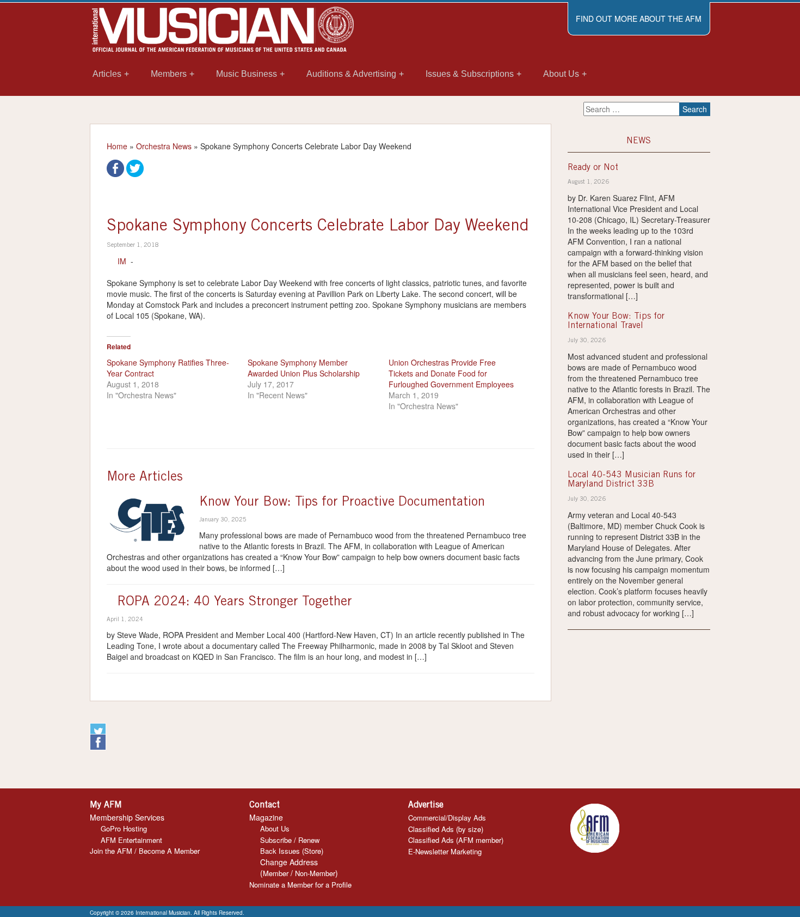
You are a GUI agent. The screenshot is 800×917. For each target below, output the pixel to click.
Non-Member (315, 873)
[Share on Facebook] (115, 167)
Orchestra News (164, 146)
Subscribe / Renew (289, 840)
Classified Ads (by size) (445, 829)
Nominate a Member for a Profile (300, 884)
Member (275, 873)
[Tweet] (135, 167)
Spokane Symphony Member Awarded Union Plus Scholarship (304, 368)
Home (117, 146)
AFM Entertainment (131, 840)
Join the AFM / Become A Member (145, 851)
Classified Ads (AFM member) (455, 840)
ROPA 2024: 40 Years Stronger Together (235, 602)
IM (122, 261)
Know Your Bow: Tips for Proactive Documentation (342, 502)
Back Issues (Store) (291, 851)
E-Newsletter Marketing (445, 851)
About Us (275, 828)
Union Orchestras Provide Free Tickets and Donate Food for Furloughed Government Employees (451, 373)
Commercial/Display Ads (447, 817)
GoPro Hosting (124, 828)
